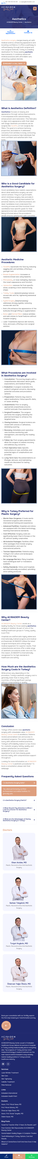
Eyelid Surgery (9, 301)
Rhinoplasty (8, 280)
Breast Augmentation (11, 274)
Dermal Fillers (17, 314)
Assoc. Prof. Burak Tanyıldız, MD (12, 1114)
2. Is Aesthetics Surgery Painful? (15, 800)
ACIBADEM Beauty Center (15, 22)
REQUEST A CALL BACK (14, 64)
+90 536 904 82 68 (11, 2)
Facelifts (6, 267)
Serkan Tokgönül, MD (19, 903)
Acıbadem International (9, 1093)
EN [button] (4, 3)
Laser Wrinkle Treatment (10, 1073)
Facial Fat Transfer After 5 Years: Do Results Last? (18, 1125)
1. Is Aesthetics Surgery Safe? (14, 783)
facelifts (14, 126)
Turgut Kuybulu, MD (19, 943)
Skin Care (4, 1076)
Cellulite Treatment (8, 1082)
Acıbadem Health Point (9, 1096)
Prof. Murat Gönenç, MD (9, 1107)
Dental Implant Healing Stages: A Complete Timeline (19, 1133)
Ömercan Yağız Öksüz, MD (19, 984)
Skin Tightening (6, 1079)
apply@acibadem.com (28, 2)
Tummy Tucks (8, 293)
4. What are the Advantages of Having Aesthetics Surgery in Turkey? (17, 820)
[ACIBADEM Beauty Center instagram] (8, 1064)
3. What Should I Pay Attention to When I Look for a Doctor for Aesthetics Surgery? (17, 809)
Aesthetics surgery (8, 40)
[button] (35, 8)
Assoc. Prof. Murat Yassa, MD (11, 1104)
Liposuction (7, 285)
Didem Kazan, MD (7, 1117)
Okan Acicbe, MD (19, 862)
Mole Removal (6, 1085)
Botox (5, 314)
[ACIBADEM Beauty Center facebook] (3, 1064)
